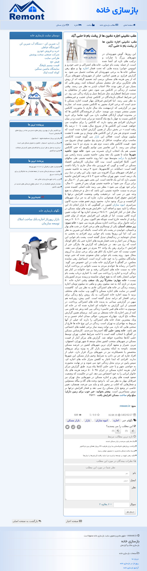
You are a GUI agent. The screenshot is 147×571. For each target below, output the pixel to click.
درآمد (121, 158)
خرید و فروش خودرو (48, 51)
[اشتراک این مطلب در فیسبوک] (78, 426)
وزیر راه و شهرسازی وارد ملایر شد (47, 179)
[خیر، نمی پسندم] (118, 430)
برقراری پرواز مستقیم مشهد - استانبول (46, 138)
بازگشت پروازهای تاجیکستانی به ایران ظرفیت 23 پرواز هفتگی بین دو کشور (107, 446)
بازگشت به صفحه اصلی (26, 521)
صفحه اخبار (72, 521)
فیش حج (54, 61)
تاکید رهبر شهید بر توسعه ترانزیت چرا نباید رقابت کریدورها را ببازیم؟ (109, 455)
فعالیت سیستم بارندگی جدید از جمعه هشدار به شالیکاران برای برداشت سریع (37, 173)
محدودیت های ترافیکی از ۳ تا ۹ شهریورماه (44, 166)
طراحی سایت (52, 58)
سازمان (46, 223)
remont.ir (125, 406)
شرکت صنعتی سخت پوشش (44, 54)
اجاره (76, 25)
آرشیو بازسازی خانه (131, 568)
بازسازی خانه (117, 10)
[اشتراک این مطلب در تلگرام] (73, 426)
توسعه (55, 223)
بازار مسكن (61, 25)
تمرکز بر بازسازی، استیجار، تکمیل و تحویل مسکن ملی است (38, 143)
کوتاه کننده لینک (51, 72)
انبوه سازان (119, 204)
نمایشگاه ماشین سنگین (47, 69)
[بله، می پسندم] (133, 430)
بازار (96, 136)
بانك (35, 219)
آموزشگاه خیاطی (50, 47)
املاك (20, 219)
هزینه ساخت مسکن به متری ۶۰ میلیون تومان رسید (116, 451)
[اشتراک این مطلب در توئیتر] (67, 426)
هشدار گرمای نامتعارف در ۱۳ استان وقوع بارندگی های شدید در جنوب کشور (37, 185)
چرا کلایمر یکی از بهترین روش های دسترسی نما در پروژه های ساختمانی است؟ (37, 132)
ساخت (89, 25)
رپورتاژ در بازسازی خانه (129, 563)
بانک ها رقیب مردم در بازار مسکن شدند (120, 441)
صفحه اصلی (128, 25)
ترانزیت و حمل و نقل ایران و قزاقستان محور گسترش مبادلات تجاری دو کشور (38, 149)
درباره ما (135, 559)
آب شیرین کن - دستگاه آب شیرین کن (39, 43)
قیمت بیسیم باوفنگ (49, 65)
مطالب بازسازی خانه (107, 25)
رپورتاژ (49, 219)
